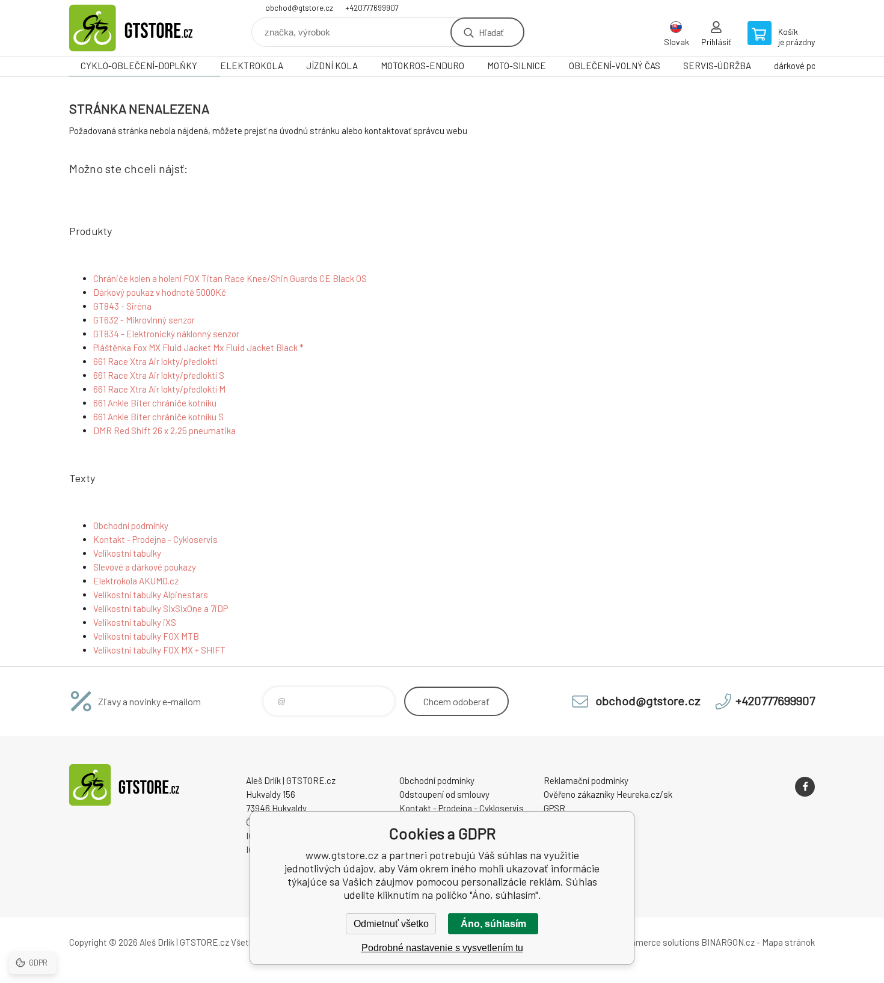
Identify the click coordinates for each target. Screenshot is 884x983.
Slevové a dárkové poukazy (144, 567)
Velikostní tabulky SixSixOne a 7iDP (160, 608)
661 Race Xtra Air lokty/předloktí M (159, 389)
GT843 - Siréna (122, 306)
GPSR (554, 808)
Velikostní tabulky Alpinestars (150, 594)
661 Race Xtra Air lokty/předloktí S (158, 375)
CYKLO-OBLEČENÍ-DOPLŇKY (139, 65)
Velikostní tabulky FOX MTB (146, 636)
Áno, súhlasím (493, 924)
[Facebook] (805, 787)
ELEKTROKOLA (251, 65)
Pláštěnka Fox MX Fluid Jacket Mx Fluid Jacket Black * (198, 347)
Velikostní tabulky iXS (134, 622)
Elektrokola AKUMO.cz (136, 580)
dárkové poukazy (806, 65)
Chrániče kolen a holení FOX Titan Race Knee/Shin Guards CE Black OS (230, 278)
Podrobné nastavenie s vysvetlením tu (442, 948)
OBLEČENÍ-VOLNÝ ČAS (614, 65)
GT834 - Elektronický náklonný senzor (166, 333)
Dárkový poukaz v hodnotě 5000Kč (159, 292)
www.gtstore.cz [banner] (141, 28)
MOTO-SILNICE (516, 65)
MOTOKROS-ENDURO (422, 65)
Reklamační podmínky (586, 780)
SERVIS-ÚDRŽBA (717, 65)
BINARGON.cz (728, 942)
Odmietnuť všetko (391, 924)
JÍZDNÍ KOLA (332, 65)
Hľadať (491, 32)
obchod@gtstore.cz (299, 8)
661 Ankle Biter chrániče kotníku (154, 402)
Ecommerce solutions (655, 942)
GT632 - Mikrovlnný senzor (144, 319)
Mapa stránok (788, 942)
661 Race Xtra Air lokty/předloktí (155, 361)
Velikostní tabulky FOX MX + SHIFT (159, 650)
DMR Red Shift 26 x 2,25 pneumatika (164, 430)
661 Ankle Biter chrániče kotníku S (158, 416)
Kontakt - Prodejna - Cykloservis (155, 539)
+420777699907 (372, 8)
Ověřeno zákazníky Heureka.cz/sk (608, 794)
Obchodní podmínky (130, 525)
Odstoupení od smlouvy (444, 794)
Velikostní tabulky (127, 553)
